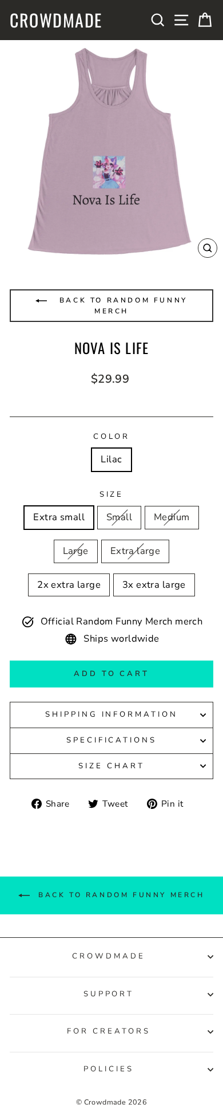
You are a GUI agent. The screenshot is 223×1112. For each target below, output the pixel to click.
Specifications (111, 740)
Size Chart (111, 766)
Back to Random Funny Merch (121, 306)
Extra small (59, 517)
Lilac (111, 459)
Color (111, 436)
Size (111, 494)
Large (76, 550)
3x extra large (154, 584)
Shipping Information (111, 714)
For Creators (108, 1031)
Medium (171, 517)
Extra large (135, 550)
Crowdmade (56, 20)
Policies (108, 1069)
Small (119, 517)
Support (108, 994)
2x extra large (69, 584)
